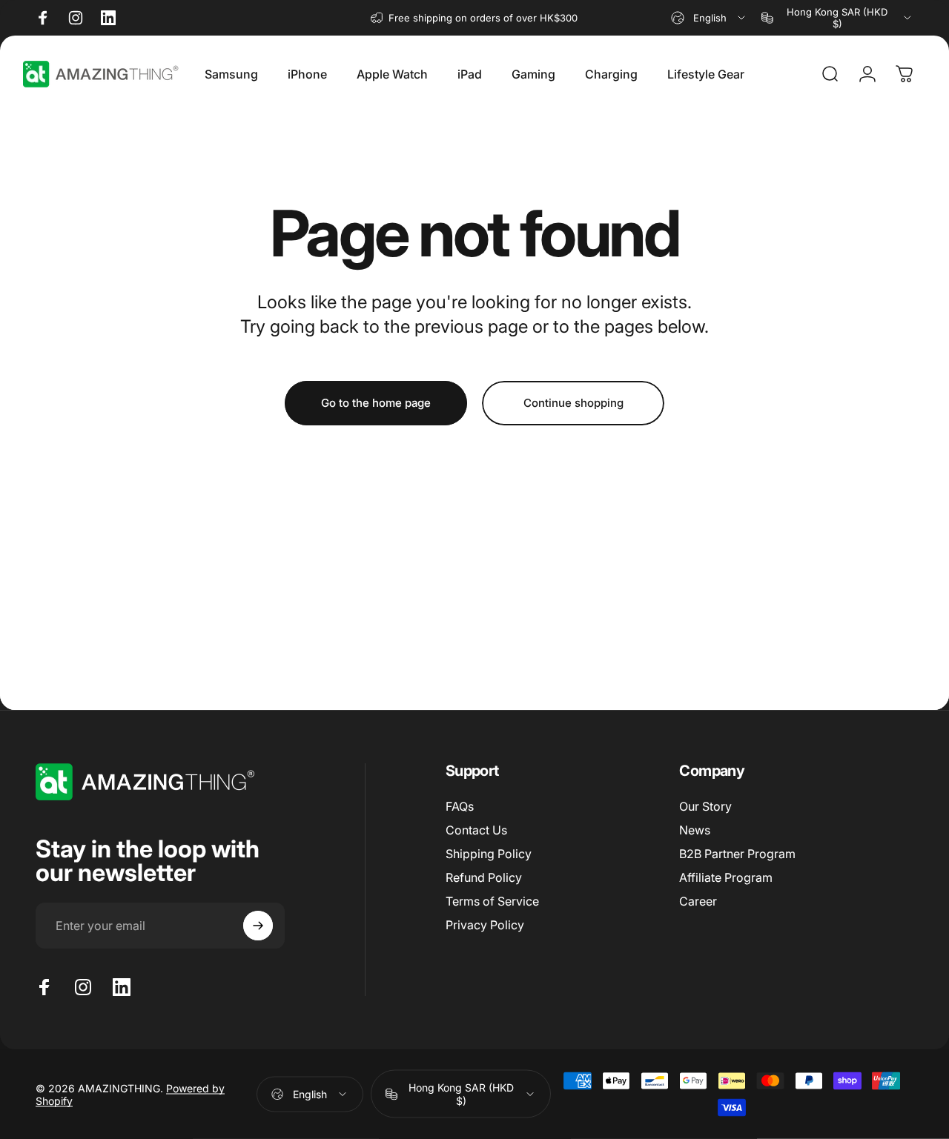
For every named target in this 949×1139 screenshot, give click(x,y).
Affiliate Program (726, 877)
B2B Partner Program (737, 853)
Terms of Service (492, 901)
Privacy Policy (485, 924)
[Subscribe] (258, 925)
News (694, 830)
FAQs (460, 806)
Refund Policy (484, 877)
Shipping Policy (489, 853)
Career (698, 901)
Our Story (705, 806)
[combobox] (709, 18)
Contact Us (476, 830)
